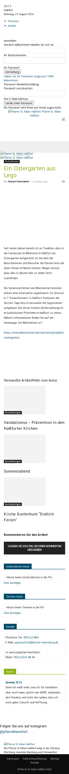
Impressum (13, 758)
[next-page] (7, 528)
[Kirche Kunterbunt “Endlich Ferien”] (34, 491)
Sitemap (54, 758)
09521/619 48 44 (24, 657)
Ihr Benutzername (15, 55)
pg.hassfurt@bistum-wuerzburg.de (36, 642)
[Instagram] (8, 32)
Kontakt (34, 762)
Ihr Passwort (12, 67)
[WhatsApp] (34, 361)
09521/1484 (31, 637)
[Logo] (16, 153)
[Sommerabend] (34, 449)
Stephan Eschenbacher (19, 181)
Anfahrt (12, 25)
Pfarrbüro (13, 21)
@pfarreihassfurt (13, 731)
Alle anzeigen (12, 583)
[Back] (5, 36)
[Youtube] (11, 32)
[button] (6, 146)
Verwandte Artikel (18, 380)
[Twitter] (16, 361)
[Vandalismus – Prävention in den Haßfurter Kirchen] (34, 400)
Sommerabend (17, 471)
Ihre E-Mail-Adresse (16, 99)
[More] (43, 361)
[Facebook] (5, 32)
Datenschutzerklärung (35, 758)
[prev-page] (5, 528)
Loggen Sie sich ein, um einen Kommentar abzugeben (34, 547)
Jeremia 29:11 (14, 682)
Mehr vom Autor (44, 380)
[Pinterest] (25, 361)
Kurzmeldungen (12, 161)
